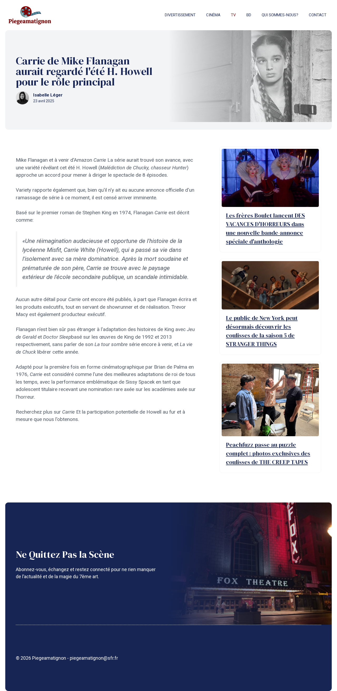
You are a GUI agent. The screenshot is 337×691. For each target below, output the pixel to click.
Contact (317, 15)
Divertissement (180, 15)
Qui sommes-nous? (280, 15)
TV (233, 15)
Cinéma (213, 15)
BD (248, 15)
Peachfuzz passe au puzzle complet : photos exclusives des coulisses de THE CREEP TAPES (268, 453)
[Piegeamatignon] (30, 15)
